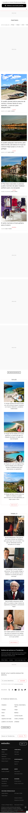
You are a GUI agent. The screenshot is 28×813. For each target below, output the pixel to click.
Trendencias (4, 781)
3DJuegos (16, 751)
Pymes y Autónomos (18, 783)
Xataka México (5, 793)
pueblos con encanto (7, 721)
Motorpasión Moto (18, 773)
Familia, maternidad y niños (20, 660)
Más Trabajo (14, 642)
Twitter (9, 689)
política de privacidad (18, 684)
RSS (22, 689)
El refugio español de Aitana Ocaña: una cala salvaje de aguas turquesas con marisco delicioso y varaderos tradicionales (14, 406)
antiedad (16, 721)
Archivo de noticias (15, 372)
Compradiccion (5, 785)
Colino (3, 228)
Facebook (12, 689)
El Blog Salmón (17, 781)
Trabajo (14, 513)
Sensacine (16, 761)
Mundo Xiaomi (5, 761)
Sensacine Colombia (18, 800)
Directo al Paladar (5, 771)
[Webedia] (5, 744)
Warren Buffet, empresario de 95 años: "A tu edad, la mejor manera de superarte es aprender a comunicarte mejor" (14, 604)
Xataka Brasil (4, 795)
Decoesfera (4, 783)
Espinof (16, 764)
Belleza (16, 712)
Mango (12, 24)
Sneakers (11, 660)
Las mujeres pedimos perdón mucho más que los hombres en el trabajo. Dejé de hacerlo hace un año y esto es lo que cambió (14, 634)
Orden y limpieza (18, 718)
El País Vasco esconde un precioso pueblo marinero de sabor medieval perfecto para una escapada (12, 186)
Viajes (14, 109)
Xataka (3, 751)
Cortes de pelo (18, 715)
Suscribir (22, 680)
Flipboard (25, 689)
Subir (22, 743)
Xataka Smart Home (6, 758)
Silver (3, 712)
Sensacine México (18, 797)
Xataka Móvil (4, 754)
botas (3, 715)
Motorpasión (17, 771)
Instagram (19, 689)
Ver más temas (5, 727)
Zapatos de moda (6, 718)
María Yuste (4, 111)
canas (23, 24)
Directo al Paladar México (7, 804)
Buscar (21, 736)
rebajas (17, 24)
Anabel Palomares (6, 191)
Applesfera (4, 756)
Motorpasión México (18, 804)
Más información (21, 811)
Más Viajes (14, 504)
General (14, 227)
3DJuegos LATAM (18, 793)
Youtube (15, 689)
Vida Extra (16, 754)
